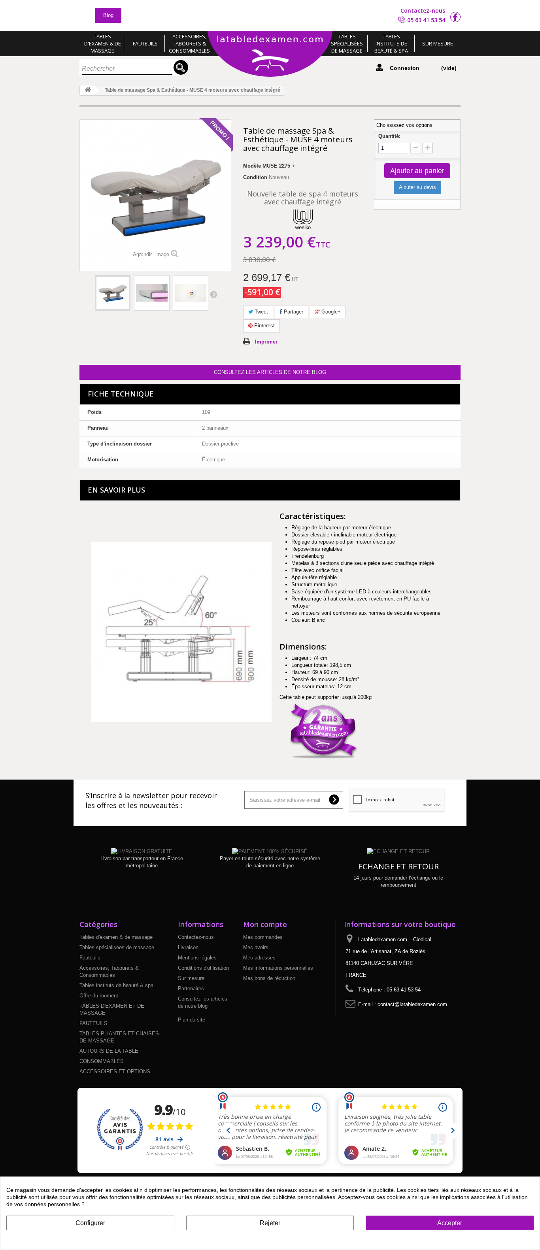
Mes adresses (259, 958)
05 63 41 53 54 (426, 20)
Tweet (260, 312)
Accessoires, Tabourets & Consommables (189, 43)
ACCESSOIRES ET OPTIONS (114, 1071)
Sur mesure (437, 43)
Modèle (252, 166)
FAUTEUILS (93, 1023)
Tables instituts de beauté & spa (391, 43)
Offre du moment (98, 996)
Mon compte (265, 924)
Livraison (188, 947)
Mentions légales (197, 958)
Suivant (213, 294)
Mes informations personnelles (278, 968)
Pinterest (264, 326)
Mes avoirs (255, 947)
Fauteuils (145, 43)
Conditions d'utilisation (203, 968)
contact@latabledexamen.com (412, 1004)
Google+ (330, 312)
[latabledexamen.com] (270, 54)
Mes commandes (263, 937)
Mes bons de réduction (269, 978)
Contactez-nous (422, 10)
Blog (108, 15)
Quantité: (389, 136)
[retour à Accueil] (87, 90)
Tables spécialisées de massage (347, 43)
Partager (292, 312)
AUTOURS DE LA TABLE (108, 1051)
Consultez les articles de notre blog (270, 372)
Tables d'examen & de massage (102, 43)
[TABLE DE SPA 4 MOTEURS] (112, 293)
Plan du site (191, 1020)
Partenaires (191, 988)
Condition (255, 177)
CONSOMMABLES (101, 1061)
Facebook (455, 17)
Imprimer (266, 342)
